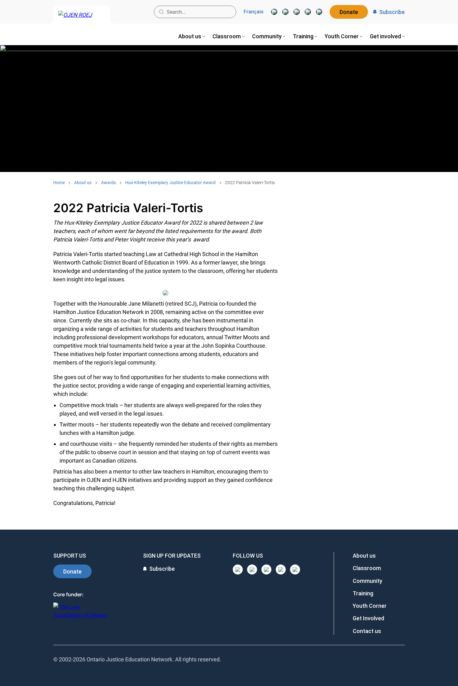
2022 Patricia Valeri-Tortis (250, 182)
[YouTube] (296, 12)
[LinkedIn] (285, 12)
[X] (308, 12)
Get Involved (368, 618)
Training (363, 593)
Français (254, 11)
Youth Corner (370, 606)
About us (83, 182)
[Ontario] (80, 614)
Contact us (367, 631)
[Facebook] (319, 12)
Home (59, 182)
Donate (349, 12)
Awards (108, 182)
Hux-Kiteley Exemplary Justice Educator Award (170, 182)
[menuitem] (191, 36)
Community (367, 581)
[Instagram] (274, 12)
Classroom (367, 568)
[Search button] (161, 11)
